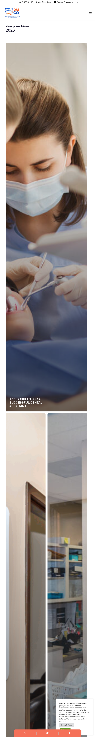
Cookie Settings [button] (66, 725)
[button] (90, 12)
